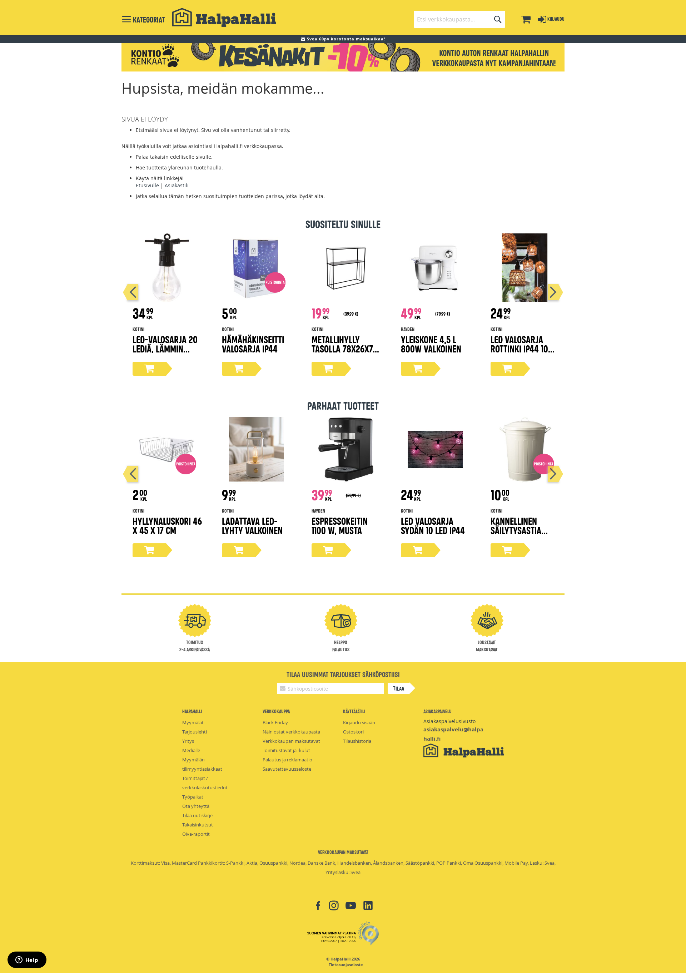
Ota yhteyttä (195, 806)
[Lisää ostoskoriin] (149, 369)
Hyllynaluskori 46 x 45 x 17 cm (167, 525)
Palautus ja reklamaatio (287, 759)
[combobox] (459, 19)
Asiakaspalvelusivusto (449, 721)
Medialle (191, 750)
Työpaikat (192, 797)
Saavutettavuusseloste (287, 769)
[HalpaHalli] (224, 17)
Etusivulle (147, 185)
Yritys (188, 741)
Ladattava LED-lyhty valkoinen (252, 525)
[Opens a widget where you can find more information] (26, 960)
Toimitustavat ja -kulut (286, 750)
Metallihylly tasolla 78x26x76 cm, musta (344, 348)
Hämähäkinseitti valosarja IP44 (253, 344)
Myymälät (193, 722)
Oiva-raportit (196, 834)
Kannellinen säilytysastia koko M (516, 529)
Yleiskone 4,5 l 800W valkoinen (431, 344)
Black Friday (275, 722)
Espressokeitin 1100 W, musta (340, 525)
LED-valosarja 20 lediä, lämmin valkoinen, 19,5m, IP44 (165, 353)
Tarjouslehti (194, 731)
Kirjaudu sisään (359, 722)
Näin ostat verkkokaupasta (291, 731)
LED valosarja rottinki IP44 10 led (519, 348)
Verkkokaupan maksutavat (291, 741)
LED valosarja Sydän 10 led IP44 (433, 525)
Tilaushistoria (357, 741)
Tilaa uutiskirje (197, 815)
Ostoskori (353, 731)
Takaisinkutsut (197, 824)
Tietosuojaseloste (346, 965)
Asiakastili (177, 185)
